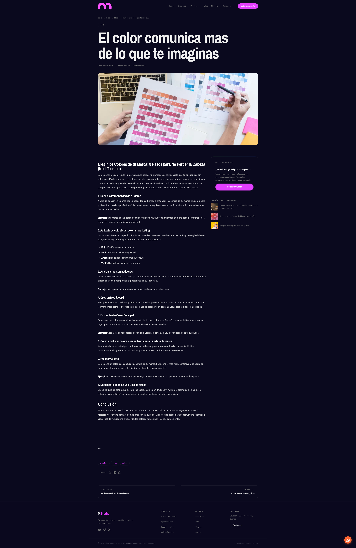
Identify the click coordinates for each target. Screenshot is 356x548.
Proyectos (195, 6)
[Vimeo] (104, 529)
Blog (108, 18)
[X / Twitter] (109, 529)
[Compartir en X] (110, 472)
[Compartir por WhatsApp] (119, 472)
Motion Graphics (167, 532)
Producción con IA (168, 516)
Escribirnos (237, 525)
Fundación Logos (131, 543)
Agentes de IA (167, 522)
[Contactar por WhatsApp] (348, 540)
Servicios (182, 6)
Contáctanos (227, 6)
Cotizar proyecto (248, 6)
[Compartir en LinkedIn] (115, 472)
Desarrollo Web (167, 527)
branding (104, 463)
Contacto (199, 527)
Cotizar (198, 532)
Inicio (171, 6)
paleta (125, 463)
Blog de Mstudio (211, 6)
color (115, 463)
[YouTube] (99, 529)
